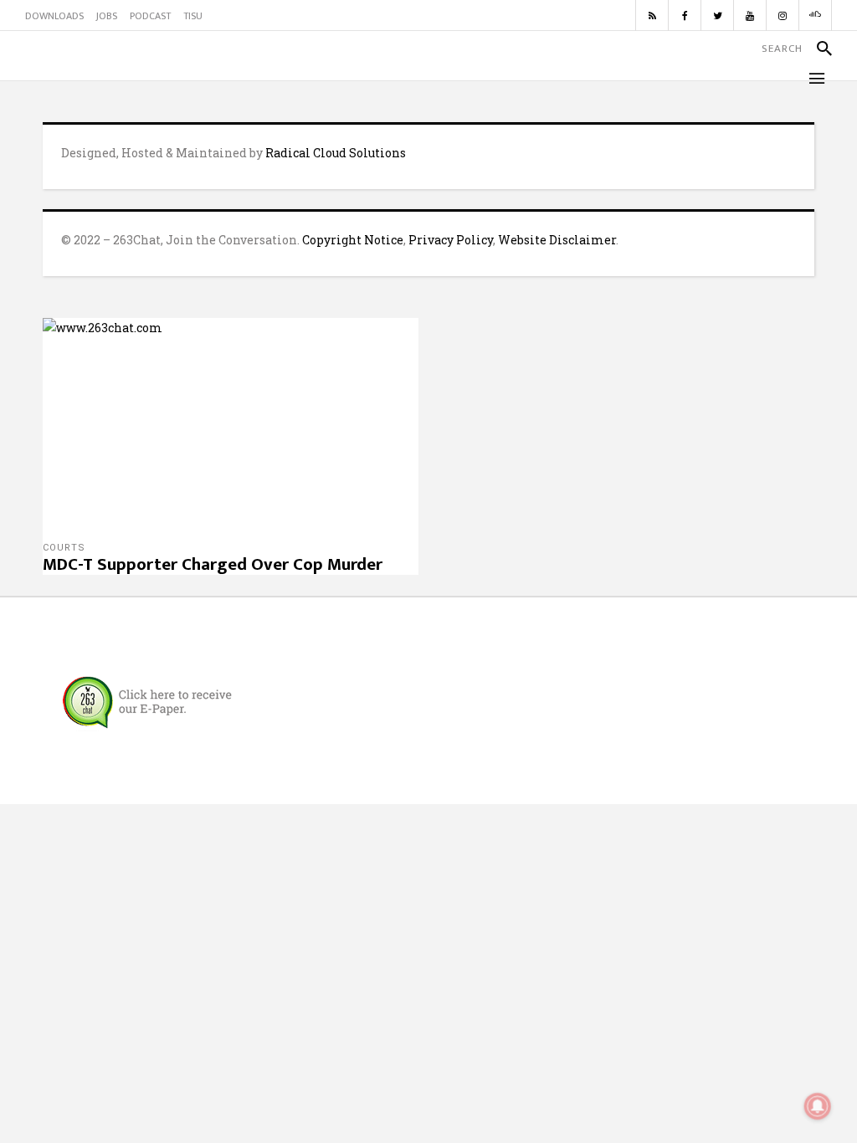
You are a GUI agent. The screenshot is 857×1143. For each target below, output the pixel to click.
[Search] (817, 48)
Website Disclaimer (557, 240)
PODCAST (150, 16)
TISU (193, 16)
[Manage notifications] (817, 1106)
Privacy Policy (450, 240)
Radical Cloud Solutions (335, 153)
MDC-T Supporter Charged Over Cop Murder (212, 564)
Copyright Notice (352, 240)
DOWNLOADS (54, 16)
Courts (64, 547)
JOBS (106, 16)
